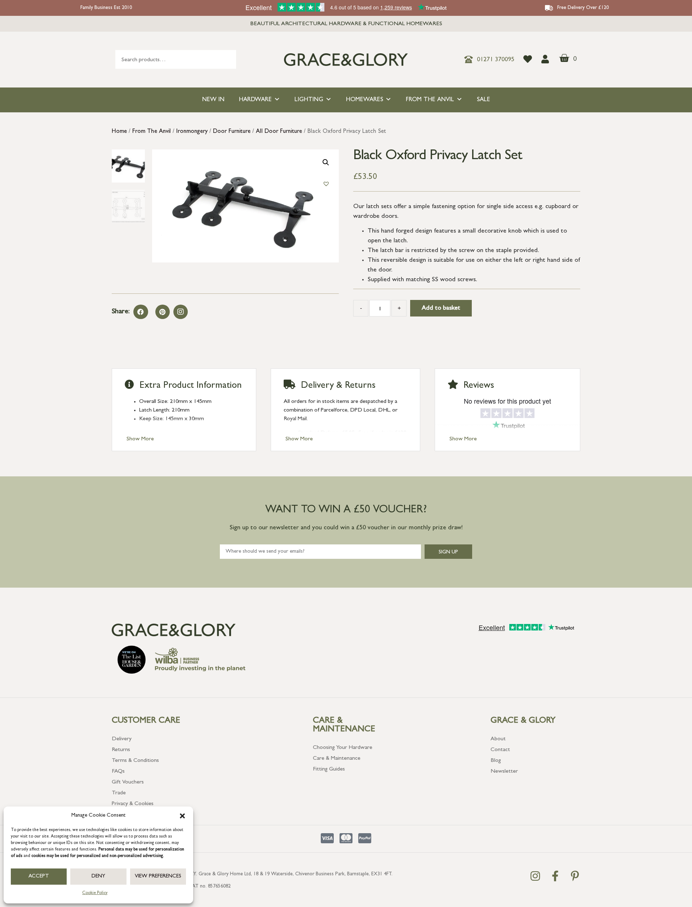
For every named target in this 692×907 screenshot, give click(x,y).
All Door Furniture (279, 132)
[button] (182, 816)
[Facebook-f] (555, 876)
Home (119, 132)
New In (213, 100)
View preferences (158, 876)
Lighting (308, 100)
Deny (98, 876)
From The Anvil (430, 100)
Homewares (364, 100)
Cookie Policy (94, 893)
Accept (38, 876)
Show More (140, 439)
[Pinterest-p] (574, 876)
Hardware (255, 100)
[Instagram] (180, 312)
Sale (483, 100)
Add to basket (441, 308)
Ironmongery (192, 132)
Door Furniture (231, 132)
